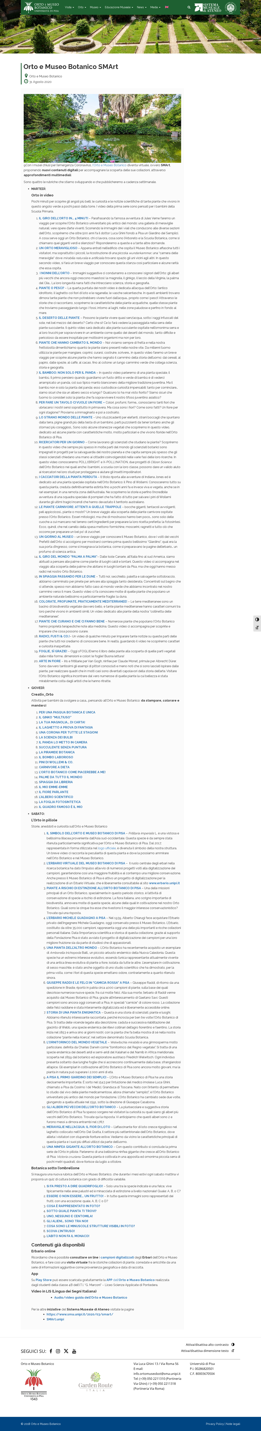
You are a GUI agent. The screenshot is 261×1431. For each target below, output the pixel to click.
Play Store (44, 1280)
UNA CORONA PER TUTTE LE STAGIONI (69, 732)
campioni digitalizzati (117, 1257)
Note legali (233, 1423)
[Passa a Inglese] (166, 7)
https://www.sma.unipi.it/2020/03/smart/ (80, 1314)
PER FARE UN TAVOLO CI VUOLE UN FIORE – (72, 402)
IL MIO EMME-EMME (53, 787)
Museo (94, 7)
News (141, 7)
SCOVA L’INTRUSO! (61, 1231)
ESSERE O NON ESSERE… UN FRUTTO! (75, 1196)
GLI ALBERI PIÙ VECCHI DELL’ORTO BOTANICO (81, 1107)
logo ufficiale (107, 848)
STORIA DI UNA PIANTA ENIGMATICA (74, 1012)
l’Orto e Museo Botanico (109, 165)
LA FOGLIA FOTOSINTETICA (60, 802)
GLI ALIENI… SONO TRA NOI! (67, 1221)
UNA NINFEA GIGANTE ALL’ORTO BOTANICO (80, 1147)
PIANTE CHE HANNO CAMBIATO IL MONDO (70, 342)
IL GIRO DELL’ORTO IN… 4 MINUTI (63, 218)
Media (154, 7)
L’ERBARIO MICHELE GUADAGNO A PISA (76, 918)
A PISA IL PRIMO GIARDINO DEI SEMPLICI (76, 1077)
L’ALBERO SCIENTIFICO (56, 797)
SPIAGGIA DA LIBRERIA (56, 782)
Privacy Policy (215, 1423)
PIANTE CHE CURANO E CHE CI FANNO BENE (72, 621)
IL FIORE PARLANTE (53, 792)
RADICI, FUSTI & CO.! (54, 636)
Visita (68, 7)
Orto (81, 7)
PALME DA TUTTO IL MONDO (60, 777)
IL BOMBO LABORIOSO (56, 757)
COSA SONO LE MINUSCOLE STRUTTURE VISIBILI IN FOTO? (91, 1226)
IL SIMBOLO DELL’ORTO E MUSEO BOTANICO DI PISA (86, 833)
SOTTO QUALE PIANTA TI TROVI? (71, 1211)
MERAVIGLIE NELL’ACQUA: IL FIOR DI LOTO (78, 1127)
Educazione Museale (118, 7)
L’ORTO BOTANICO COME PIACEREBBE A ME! (72, 772)
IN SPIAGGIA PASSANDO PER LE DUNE (67, 576)
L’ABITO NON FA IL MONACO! (68, 1236)
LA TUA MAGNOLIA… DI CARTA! (62, 722)
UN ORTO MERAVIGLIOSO (58, 248)
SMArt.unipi (55, 1319)
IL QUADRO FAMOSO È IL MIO (61, 807)
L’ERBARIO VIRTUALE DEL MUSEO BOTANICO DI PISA (86, 863)
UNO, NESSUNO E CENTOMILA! (70, 1216)
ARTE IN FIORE (50, 661)
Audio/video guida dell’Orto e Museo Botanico (90, 1297)
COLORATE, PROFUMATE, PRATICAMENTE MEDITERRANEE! (83, 601)
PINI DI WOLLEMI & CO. (56, 762)
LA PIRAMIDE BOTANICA (57, 752)
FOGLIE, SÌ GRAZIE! (53, 651)
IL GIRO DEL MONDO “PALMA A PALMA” (68, 556)
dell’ (130, 1280)
